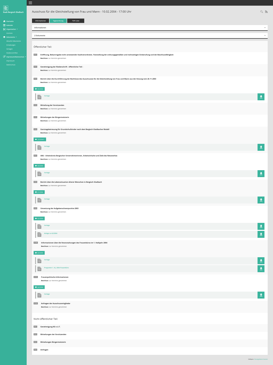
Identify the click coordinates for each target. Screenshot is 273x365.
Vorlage (47, 96)
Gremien (9, 33)
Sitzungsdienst (261, 359)
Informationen (40, 21)
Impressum (10, 61)
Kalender (9, 25)
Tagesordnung (58, 21)
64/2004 (40, 287)
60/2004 (40, 166)
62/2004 (40, 218)
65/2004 (40, 89)
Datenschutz (10, 65)
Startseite (10, 21)
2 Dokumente (39, 35)
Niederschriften (12, 53)
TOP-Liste (75, 21)
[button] (13, 29)
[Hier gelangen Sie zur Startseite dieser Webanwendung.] (13, 9)
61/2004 (40, 192)
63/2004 (40, 253)
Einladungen (10, 45)
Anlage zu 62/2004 (50, 233)
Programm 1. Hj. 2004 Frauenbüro (56, 268)
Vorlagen (9, 49)
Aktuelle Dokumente (13, 41)
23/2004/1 (40, 139)
